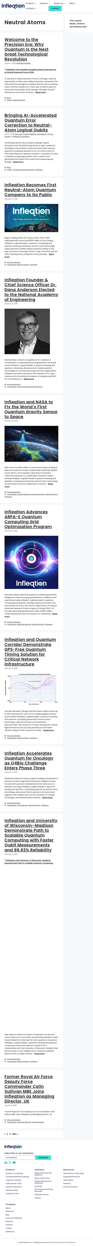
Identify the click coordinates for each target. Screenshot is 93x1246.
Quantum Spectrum (14, 1187)
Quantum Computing (14, 1173)
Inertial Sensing (23, 387)
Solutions (44, 3)
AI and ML (38, 1186)
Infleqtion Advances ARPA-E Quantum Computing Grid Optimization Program (28, 519)
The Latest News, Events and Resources (78, 23)
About (8, 1208)
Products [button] (30, 3)
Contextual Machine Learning (17, 1177)
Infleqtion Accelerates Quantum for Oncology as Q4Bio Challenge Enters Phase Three (29, 760)
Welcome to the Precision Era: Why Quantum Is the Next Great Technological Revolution (27, 49)
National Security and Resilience (43, 1174)
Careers (9, 1228)
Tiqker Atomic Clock (14, 1184)
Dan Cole (18, 134)
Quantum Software (13, 1180)
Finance (38, 1198)
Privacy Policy (54, 1242)
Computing (17, 170)
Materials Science (42, 1195)
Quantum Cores (12, 1194)
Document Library (70, 1187)
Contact (55, 8)
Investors (9, 1225)
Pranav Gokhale (29, 134)
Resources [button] (58, 3)
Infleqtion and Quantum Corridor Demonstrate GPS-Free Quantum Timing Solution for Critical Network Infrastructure (30, 652)
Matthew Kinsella (24, 63)
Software (39, 170)
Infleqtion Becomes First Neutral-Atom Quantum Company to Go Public (30, 190)
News (71, 3)
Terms (62, 1242)
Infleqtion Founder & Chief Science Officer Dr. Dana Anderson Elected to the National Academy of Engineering (31, 289)
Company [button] (30, 8)
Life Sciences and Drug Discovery (44, 1190)
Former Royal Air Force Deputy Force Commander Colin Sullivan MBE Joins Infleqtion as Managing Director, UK (29, 1089)
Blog (9, 98)
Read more (40, 92)
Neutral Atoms (19, 100)
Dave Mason (41, 134)
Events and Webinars (14, 1218)
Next (15, 1134)
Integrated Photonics (71, 1177)
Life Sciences (22, 805)
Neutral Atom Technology (73, 1173)
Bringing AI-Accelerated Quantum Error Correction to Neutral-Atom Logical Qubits (31, 122)
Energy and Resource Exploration (43, 1182)
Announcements (13, 262)
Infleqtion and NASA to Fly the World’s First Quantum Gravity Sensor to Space (31, 409)
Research (67, 1184)
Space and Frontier (42, 1178)
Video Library (68, 1180)
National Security (38, 494)
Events (9, 100)
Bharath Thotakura (21, 137)
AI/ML (9, 170)
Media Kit (9, 1221)
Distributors (10, 1232)
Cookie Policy (70, 1242)
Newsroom (10, 1211)
